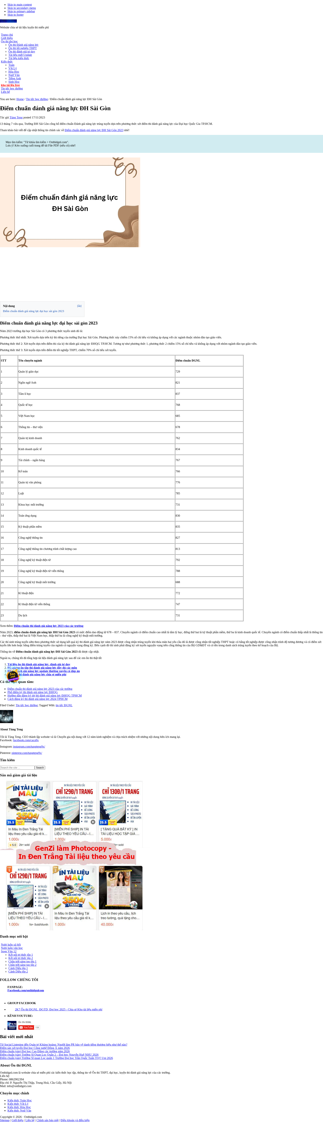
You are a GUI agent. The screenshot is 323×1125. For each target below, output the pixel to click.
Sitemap (5, 1120)
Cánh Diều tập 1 (18, 968)
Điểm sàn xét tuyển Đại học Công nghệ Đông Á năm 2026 (35, 1048)
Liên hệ (29, 1120)
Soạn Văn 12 (8, 951)
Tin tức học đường (27, 705)
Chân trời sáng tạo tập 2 (22, 964)
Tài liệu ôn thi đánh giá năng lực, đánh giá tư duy (38, 664)
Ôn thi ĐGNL (8, 21)
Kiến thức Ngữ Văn (19, 1110)
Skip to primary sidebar (21, 11)
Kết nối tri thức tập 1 (20, 954)
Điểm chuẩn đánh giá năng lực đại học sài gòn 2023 (33, 311)
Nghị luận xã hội (11, 944)
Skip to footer (15, 14)
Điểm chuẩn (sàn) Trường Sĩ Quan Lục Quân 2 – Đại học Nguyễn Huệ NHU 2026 (49, 1054)
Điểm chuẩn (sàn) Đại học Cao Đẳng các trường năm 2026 (35, 1051)
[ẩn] (79, 306)
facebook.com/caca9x (26, 740)
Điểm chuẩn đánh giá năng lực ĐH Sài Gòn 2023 (94, 130)
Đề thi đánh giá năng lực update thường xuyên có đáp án (43, 671)
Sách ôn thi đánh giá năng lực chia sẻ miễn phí (36, 674)
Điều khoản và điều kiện (75, 1120)
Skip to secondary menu (21, 8)
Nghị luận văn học (12, 948)
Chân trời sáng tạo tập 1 (22, 961)
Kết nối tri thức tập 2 (20, 958)
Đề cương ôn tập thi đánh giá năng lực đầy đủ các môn (42, 667)
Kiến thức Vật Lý (17, 1103)
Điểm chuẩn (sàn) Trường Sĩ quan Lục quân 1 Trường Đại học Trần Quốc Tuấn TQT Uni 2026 (56, 1058)
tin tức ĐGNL (64, 705)
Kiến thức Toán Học (19, 1100)
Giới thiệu (17, 1120)
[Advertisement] (161, 274)
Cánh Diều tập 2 (18, 971)
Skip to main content (19, 4)
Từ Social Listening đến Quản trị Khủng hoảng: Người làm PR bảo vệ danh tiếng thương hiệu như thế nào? (63, 1044)
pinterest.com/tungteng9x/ (27, 752)
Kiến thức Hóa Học (19, 1107)
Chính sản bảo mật (47, 1120)
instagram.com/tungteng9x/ (29, 746)
